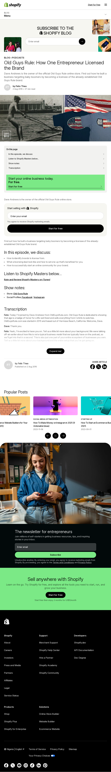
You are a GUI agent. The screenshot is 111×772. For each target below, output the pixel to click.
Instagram (39, 297)
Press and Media (12, 665)
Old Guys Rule (20, 293)
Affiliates (8, 680)
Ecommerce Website (49, 729)
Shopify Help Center (49, 650)
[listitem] (55, 413)
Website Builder (47, 721)
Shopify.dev (80, 642)
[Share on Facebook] (92, 366)
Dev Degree (80, 657)
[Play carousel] (55, 436)
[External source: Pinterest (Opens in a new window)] (45, 765)
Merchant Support (48, 642)
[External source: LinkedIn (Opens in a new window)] (39, 765)
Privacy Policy (85, 562)
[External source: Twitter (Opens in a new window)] (13, 765)
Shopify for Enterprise (15, 729)
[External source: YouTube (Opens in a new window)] (19, 765)
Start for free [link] (56, 228)
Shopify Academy (48, 665)
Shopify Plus (10, 721)
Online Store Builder (49, 714)
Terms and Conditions (63, 562)
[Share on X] (98, 366)
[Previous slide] (48, 436)
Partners (8, 673)
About (7, 642)
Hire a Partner (46, 657)
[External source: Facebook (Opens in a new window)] (6, 765)
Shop (6, 714)
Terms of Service (37, 749)
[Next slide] (63, 436)
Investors (8, 657)
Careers (8, 650)
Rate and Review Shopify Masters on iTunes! (27, 279)
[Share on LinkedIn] (104, 366)
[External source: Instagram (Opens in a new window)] (26, 765)
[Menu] (105, 4)
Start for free (94, 4)
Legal (6, 688)
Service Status (11, 695)
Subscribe (55, 554)
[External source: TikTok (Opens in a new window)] (32, 765)
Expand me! (55, 351)
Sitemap (73, 749)
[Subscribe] (82, 41)
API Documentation (84, 650)
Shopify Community (49, 673)
